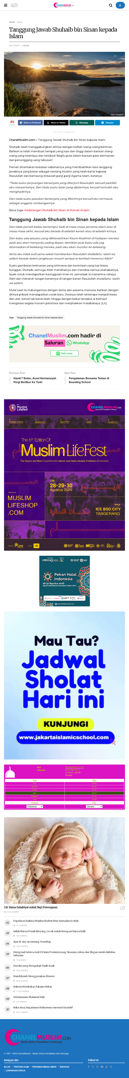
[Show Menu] (5, 5)
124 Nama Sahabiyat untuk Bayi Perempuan (30, 907)
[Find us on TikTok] (106, 1066)
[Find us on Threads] (111, 1066)
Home (12, 22)
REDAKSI (64, 1066)
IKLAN (7, 1066)
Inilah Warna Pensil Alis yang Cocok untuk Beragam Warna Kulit (49, 931)
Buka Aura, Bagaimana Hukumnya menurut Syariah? (43, 1007)
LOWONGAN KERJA (15, 1070)
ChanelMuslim (24, 1053)
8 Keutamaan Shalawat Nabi (29, 997)
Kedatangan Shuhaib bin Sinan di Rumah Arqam (57, 210)
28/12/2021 (14, 45)
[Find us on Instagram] (97, 1067)
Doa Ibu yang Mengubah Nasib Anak (34, 965)
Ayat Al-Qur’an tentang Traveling (32, 941)
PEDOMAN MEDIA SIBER (44, 1066)
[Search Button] (110, 5)
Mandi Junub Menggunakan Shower (34, 976)
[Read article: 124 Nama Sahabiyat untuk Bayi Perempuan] (64, 860)
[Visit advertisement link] (64, 343)
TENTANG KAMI (21, 1066)
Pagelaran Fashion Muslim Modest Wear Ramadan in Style (46, 920)
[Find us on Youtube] (102, 1067)
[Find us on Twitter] (93, 1067)
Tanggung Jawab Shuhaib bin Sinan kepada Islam (40, 317)
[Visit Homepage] (63, 5)
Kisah (20, 22)
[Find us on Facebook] (88, 1067)
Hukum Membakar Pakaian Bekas (32, 986)
